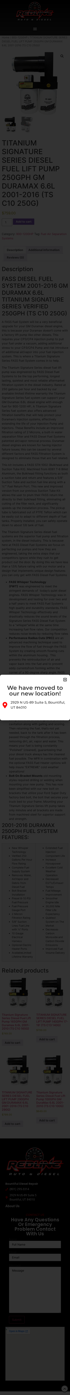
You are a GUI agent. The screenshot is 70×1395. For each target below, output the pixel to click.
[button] (65, 679)
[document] (35, 697)
